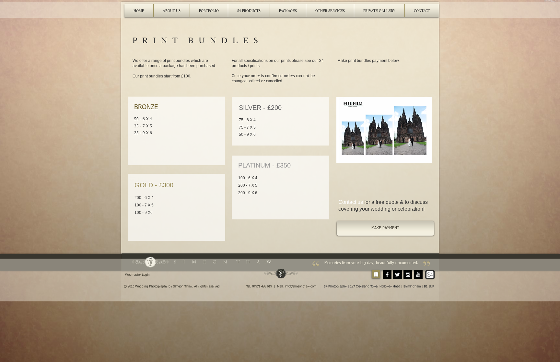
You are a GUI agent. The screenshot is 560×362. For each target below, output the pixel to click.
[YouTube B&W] (418, 274)
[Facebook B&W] (387, 274)
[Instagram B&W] (407, 274)
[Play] (376, 274)
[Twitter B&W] (397, 274)
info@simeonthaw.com (300, 286)
